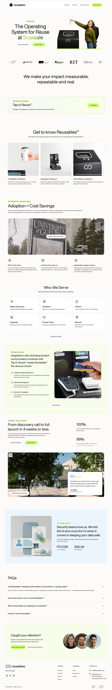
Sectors (74, 4)
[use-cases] (23, 305)
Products (66, 4)
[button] (74, 5)
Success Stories (84, 4)
